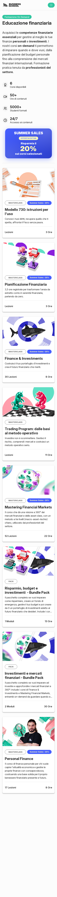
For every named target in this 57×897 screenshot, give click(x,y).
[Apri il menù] (51, 5)
